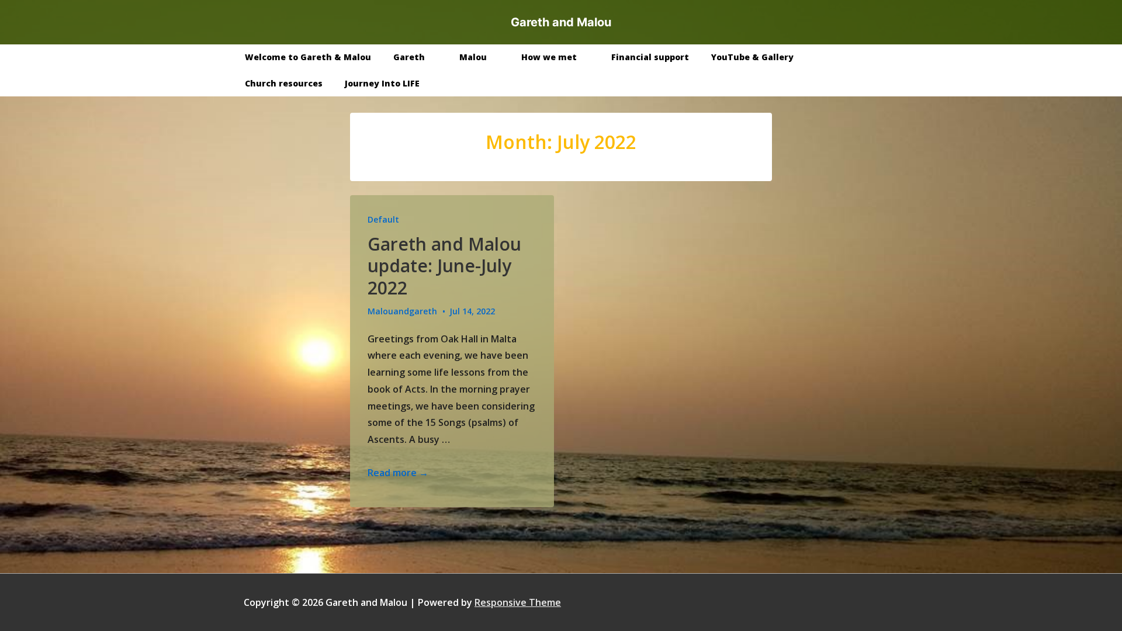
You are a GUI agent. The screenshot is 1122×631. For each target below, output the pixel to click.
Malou (473, 57)
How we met (549, 57)
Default (383, 219)
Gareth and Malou (561, 22)
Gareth (409, 57)
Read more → (398, 472)
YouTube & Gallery (752, 57)
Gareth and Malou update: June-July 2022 (444, 266)
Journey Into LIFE (382, 83)
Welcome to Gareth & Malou (308, 57)
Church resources (284, 83)
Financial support (650, 57)
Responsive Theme (518, 602)
